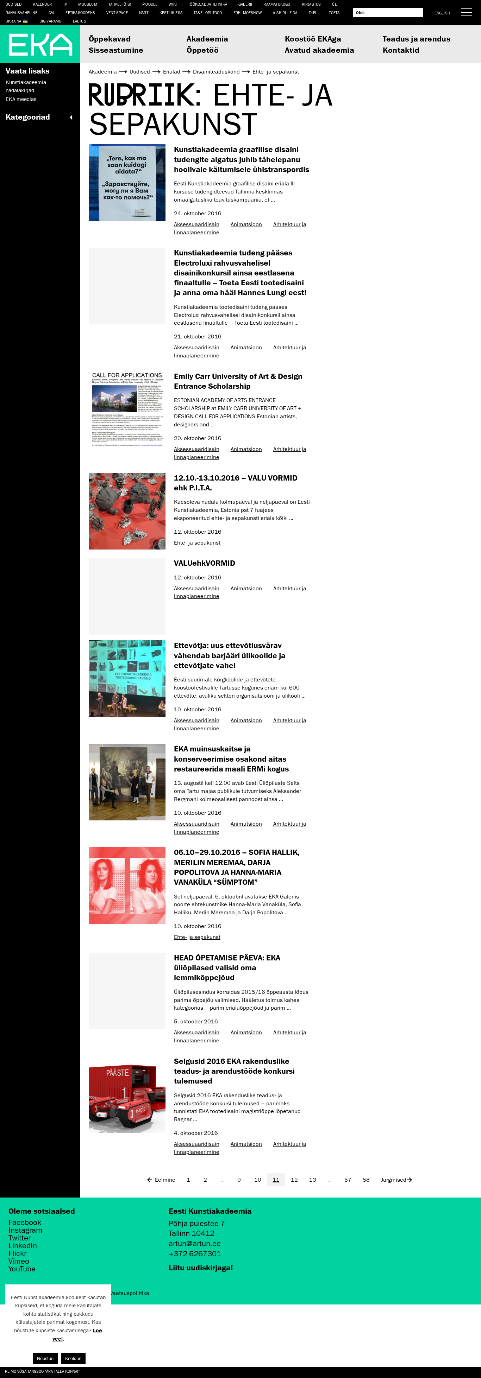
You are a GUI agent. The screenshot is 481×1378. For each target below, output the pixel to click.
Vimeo (18, 1261)
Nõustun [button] (45, 1358)
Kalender (42, 4)
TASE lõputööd (208, 12)
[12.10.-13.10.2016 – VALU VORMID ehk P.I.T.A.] (127, 511)
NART (143, 12)
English (442, 13)
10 (257, 1179)
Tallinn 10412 (191, 1233)
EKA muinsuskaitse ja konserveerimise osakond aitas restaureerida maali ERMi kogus (231, 758)
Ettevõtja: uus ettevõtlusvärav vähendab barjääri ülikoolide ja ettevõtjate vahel (230, 655)
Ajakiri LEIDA (285, 12)
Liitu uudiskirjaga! (201, 1267)
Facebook (24, 1222)
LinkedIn (22, 1246)
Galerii (245, 4)
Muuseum (87, 4)
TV (65, 4)
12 (294, 1179)
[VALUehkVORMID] (127, 596)
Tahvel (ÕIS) (119, 4)
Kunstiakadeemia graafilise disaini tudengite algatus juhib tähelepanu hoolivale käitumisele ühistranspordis (241, 159)
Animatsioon (246, 224)
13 (312, 1179)
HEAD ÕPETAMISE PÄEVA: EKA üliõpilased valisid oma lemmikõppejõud (227, 967)
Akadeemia (208, 38)
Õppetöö (203, 49)
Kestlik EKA (171, 12)
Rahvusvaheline (21, 12)
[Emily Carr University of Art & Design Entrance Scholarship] (127, 409)
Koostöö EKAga (313, 38)
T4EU (313, 12)
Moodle (149, 4)
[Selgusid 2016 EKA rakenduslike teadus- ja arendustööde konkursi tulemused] (127, 1094)
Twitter (19, 1238)
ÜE (334, 4)
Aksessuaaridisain (196, 224)
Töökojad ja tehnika (207, 4)
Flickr (17, 1253)
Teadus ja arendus (416, 38)
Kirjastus (311, 4)
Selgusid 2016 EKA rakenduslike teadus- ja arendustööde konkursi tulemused (234, 1070)
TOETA (334, 12)
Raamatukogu (276, 4)
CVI (52, 12)
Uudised (13, 4)
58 (366, 1179)
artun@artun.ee (195, 1243)
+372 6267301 (195, 1253)
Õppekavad (110, 38)
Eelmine (165, 1179)
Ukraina (13, 21)
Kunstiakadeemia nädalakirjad (26, 86)
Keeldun (73, 1358)
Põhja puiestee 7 (197, 1223)
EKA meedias (21, 99)
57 (347, 1179)
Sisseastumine (116, 49)
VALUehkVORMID (204, 562)
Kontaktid (401, 49)
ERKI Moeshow (247, 12)
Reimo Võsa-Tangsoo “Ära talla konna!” (42, 1371)
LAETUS (79, 21)
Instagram (25, 1230)
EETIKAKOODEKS (80, 12)
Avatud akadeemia (319, 49)
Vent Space (117, 12)
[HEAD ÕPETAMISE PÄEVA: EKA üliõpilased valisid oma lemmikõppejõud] (127, 991)
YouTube (22, 1269)
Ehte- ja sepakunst (197, 542)
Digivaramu (50, 21)
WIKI (173, 4)
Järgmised (393, 1179)
